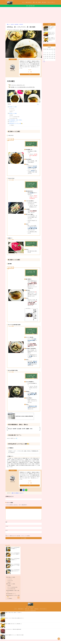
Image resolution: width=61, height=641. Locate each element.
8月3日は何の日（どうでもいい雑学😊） (16, 123)
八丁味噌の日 (12, 125)
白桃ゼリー (11, 111)
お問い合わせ (44, 2)
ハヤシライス (12, 108)
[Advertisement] (30, 15)
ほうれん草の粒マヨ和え (13, 118)
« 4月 (44, 61)
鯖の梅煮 (9, 585)
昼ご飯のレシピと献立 (13, 106)
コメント (8, 507)
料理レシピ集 (35, 2)
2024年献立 (16, 24)
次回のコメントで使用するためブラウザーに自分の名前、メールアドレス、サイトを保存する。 (17, 535)
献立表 (39, 2)
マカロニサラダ (10, 580)
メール (6, 526)
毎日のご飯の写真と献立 (30, 5)
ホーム (23, 2)
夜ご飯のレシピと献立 (13, 113)
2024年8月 (21, 24)
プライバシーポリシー (51, 2)
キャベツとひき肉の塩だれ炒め (14, 116)
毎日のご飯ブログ (29, 2)
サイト (6, 530)
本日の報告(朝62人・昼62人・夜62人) (13, 591)
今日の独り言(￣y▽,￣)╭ (13, 121)
